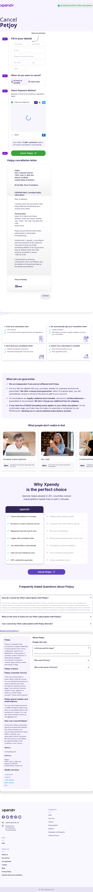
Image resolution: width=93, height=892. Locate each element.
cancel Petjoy (9, 732)
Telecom (51, 822)
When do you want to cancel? (26, 75)
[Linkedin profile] (11, 817)
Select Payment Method (23, 90)
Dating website (53, 825)
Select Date (35, 82)
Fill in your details (21, 38)
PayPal (16, 135)
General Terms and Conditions (12, 875)
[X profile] (7, 817)
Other (50, 815)
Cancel (26, 153)
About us (5, 855)
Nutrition (51, 829)
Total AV (7, 777)
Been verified (9, 783)
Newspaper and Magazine (56, 832)
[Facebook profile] (3, 817)
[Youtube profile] (19, 817)
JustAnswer (9, 774)
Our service (6, 858)
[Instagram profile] (15, 817)
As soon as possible (18, 81)
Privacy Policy (6, 872)
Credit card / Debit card (21, 102)
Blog (3, 868)
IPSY (6, 785)
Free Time (51, 818)
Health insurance (53, 835)
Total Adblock (9, 780)
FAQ (3, 843)
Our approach (6, 861)
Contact (4, 865)
